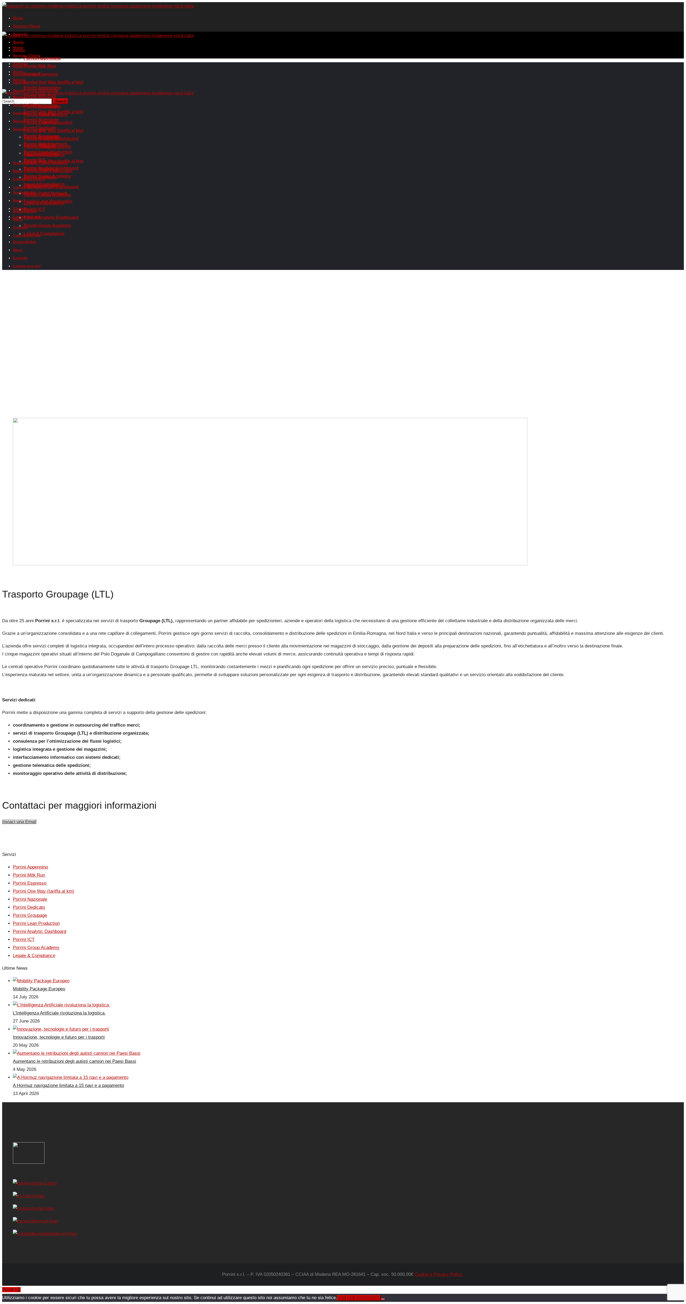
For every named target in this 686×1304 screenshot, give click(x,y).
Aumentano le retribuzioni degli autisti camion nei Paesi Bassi (74, 1061)
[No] (383, 1299)
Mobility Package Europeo (39, 988)
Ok (341, 1298)
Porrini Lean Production (36, 923)
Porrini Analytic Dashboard (39, 931)
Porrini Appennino (30, 867)
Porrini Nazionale (30, 899)
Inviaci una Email (19, 821)
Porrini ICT (24, 939)
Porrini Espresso (29, 883)
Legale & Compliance (34, 955)
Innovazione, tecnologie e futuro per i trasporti (59, 1037)
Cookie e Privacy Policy (439, 1274)
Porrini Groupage (30, 915)
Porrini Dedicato (29, 907)
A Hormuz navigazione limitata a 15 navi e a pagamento (68, 1085)
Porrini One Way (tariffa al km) (43, 891)
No (350, 1298)
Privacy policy (368, 1298)
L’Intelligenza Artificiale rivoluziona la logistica (59, 1013)
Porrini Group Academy (36, 947)
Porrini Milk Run (29, 875)
